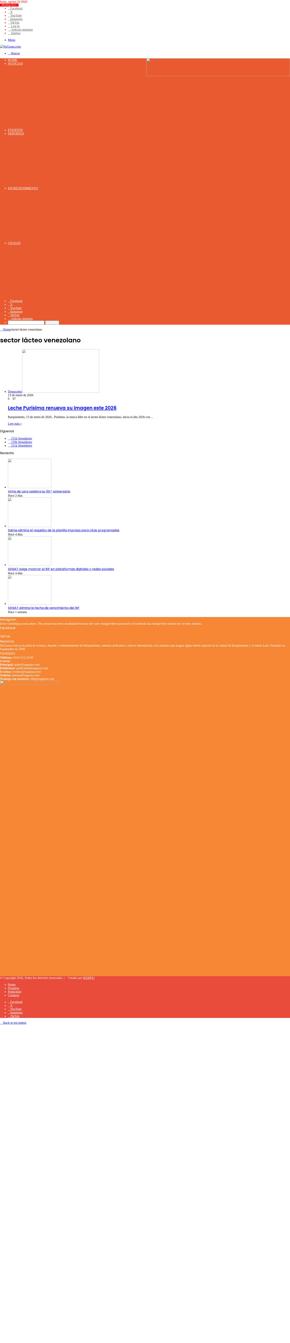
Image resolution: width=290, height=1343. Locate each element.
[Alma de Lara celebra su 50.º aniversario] (29, 487)
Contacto (13, 995)
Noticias (15, 63)
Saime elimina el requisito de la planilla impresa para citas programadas (63, 530)
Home (12, 60)
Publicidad (14, 991)
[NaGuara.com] (10, 46)
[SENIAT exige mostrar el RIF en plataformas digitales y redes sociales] (29, 564)
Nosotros (13, 988)
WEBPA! (89, 978)
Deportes (16, 133)
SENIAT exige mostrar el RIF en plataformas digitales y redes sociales (61, 569)
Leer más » (15, 423)
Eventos (15, 130)
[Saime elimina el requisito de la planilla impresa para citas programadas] (29, 526)
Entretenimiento (23, 188)
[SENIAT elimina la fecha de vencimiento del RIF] (29, 603)
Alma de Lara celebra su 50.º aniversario (39, 491)
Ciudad (14, 243)
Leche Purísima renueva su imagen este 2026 (62, 408)
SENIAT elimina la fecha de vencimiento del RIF (44, 608)
